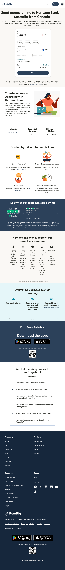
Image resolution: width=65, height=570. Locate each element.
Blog (6, 445)
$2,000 (27, 42)
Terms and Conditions (36, 84)
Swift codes (9, 481)
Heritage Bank (13, 132)
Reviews (7, 465)
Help (35, 477)
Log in (47, 4)
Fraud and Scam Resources (14, 485)
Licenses (47, 524)
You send (20, 32)
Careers (7, 457)
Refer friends (9, 501)
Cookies (18, 528)
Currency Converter (11, 497)
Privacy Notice (41, 519)
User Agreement (10, 519)
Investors (8, 461)
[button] (33, 73)
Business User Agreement (26, 519)
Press (7, 453)
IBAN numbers (9, 493)
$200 (20, 42)
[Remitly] (6, 4)
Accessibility (9, 528)
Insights (7, 505)
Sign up (55, 4)
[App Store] (42, 341)
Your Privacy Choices (12, 524)
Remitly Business (39, 445)
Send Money (38, 441)
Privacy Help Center (27, 524)
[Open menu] (62, 4)
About (7, 441)
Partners (8, 489)
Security (39, 524)
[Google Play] (23, 341)
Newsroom (8, 449)
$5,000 (35, 42)
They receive (21, 46)
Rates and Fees (10, 477)
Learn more (21, 169)
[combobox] (40, 55)
